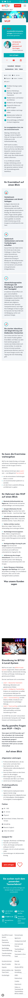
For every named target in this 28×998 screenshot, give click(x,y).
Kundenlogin (5, 975)
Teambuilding (6, 945)
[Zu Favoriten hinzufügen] (7, 60)
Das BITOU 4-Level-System (7, 936)
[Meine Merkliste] (23, 1)
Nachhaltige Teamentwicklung (7, 949)
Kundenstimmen (7, 961)
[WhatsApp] (10, 1)
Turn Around (20, 473)
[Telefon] (3, 1)
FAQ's (16, 69)
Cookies (17, 981)
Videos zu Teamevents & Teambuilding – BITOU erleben (19, 990)
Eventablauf (11, 66)
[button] (3, 995)
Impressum (18, 984)
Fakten (21, 69)
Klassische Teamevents (5, 941)
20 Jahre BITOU (19, 967)
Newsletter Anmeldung (18, 971)
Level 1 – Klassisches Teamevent (12, 683)
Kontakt (17, 6)
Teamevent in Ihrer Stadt (20, 955)
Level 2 (22, 471)
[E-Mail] (5, 1)
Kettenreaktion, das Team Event (7, 971)
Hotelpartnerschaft (20, 941)
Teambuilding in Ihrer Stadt (19, 950)
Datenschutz (18, 978)
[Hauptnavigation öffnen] (23, 5)
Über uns (17, 964)
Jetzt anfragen (14, 55)
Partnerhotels (19, 935)
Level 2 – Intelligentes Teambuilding (13, 689)
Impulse (4, 967)
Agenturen (18, 938)
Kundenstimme (9, 69)
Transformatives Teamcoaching (7, 954)
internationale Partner (19, 945)
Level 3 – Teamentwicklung (11, 697)
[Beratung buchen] (8, 1)
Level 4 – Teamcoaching (10, 706)
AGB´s (16, 975)
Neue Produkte (6, 964)
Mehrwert (17, 66)
